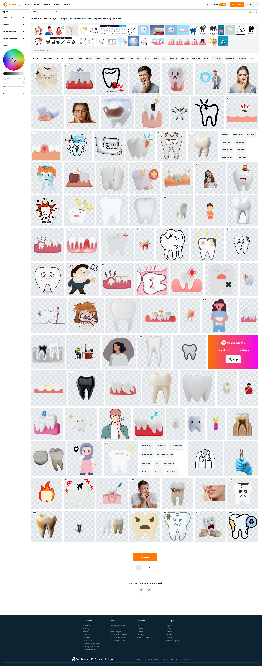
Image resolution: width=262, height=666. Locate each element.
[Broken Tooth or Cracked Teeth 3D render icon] (112, 178)
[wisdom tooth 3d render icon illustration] (149, 424)
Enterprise (86, 635)
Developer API (88, 641)
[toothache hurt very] (179, 112)
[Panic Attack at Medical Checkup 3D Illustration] (83, 352)
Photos (36, 5)
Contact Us (140, 629)
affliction (184, 58)
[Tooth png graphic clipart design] (171, 146)
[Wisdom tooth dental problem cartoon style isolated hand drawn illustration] (152, 279)
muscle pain (237, 135)
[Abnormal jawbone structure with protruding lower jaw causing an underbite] (109, 146)
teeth (80, 58)
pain (138, 58)
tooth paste (230, 58)
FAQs (138, 626)
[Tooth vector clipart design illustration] (154, 352)
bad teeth (240, 150)
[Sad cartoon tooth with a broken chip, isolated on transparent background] (242, 244)
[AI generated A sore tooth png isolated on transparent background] (210, 526)
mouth (107, 58)
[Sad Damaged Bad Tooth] (177, 526)
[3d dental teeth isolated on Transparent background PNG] (86, 388)
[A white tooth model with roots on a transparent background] (175, 424)
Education (86, 638)
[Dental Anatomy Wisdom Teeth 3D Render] (123, 388)
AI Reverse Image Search (91, 644)
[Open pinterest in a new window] (102, 659)
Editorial (56, 5)
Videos (46, 5)
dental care (226, 142)
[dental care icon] (117, 279)
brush (147, 58)
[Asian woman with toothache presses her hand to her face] (210, 178)
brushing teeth (119, 58)
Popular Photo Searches (118, 638)
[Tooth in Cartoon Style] (117, 244)
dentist (88, 58)
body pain (250, 135)
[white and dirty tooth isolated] (112, 526)
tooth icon (242, 58)
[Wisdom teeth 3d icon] (79, 79)
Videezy (85, 632)
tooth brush (216, 58)
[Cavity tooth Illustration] (79, 493)
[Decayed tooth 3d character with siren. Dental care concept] (242, 178)
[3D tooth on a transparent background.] (203, 146)
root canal (158, 472)
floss (206, 58)
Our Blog (140, 635)
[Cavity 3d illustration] (140, 146)
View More (223, 41)
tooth (71, 58)
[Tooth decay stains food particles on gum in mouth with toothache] (207, 244)
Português (169, 632)
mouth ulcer (242, 157)
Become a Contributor (144, 638)
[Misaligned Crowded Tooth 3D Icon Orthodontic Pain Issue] (160, 315)
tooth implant (147, 454)
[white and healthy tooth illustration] (112, 210)
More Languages (172, 640)
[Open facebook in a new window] (92, 659)
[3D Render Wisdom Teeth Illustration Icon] (79, 178)
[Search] (250, 12)
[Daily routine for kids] (86, 315)
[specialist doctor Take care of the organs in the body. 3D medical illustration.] (47, 112)
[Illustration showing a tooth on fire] (46, 493)
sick (164, 58)
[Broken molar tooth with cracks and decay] (227, 388)
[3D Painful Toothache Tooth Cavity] (249, 279)
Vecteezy (86, 629)
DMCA (112, 629)
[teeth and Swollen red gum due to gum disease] (82, 244)
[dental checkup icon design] (242, 526)
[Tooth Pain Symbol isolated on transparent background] (207, 112)
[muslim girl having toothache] (84, 458)
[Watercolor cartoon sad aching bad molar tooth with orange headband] (46, 178)
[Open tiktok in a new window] (105, 659)
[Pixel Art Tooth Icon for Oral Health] (189, 352)
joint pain (225, 135)
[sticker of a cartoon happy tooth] (46, 210)
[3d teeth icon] (197, 388)
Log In (251, 4)
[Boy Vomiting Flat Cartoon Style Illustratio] (210, 210)
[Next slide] (255, 58)
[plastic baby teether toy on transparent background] (216, 424)
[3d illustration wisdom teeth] (47, 424)
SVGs (37, 58)
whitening (196, 58)
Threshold (7, 83)
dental (98, 58)
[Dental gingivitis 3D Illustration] (177, 178)
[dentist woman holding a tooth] (219, 315)
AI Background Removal (91, 647)
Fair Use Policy (184, 659)
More (66, 5)
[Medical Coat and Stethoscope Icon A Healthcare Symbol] (205, 458)
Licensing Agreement (117, 626)
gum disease (160, 446)
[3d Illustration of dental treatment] (144, 178)
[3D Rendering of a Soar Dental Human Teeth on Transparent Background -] (177, 79)
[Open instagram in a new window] (95, 659)
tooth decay (146, 446)
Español (169, 629)
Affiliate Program (116, 632)
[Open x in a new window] (109, 659)
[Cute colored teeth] (144, 210)
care (131, 58)
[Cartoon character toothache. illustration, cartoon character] (186, 279)
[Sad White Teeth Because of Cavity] (242, 493)
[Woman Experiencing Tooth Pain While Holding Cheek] (242, 79)
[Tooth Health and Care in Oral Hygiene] (160, 388)
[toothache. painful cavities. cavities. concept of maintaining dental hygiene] (242, 112)
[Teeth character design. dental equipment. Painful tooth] (49, 388)
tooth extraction (176, 446)
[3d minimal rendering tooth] (81, 424)
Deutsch (169, 635)
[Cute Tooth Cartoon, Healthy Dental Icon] (172, 244)
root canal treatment (165, 454)
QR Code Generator (89, 650)
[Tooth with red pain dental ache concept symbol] (144, 244)
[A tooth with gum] (47, 244)
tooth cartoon (240, 142)
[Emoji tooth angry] (144, 526)
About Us (140, 632)
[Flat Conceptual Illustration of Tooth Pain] (210, 79)
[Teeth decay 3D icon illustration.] (117, 112)
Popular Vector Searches (118, 635)
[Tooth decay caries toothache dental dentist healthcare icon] (46, 79)
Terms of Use (164, 659)
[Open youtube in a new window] (112, 659)
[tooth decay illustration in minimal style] (221, 279)
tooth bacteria (172, 472)
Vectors (26, 5)
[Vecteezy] (11, 4)
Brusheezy (86, 626)
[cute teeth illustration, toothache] (121, 458)
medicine (173, 58)
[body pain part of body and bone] (112, 79)
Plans (216, 4)
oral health (146, 463)
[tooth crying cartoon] (47, 279)
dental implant (227, 150)
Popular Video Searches (118, 641)
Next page (145, 557)
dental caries (169, 463)
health (156, 58)
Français (169, 638)
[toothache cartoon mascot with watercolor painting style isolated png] (79, 210)
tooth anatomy (227, 157)
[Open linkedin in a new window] (99, 659)
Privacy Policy (174, 659)
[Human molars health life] (48, 458)
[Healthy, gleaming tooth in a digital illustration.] (242, 210)
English (168, 626)
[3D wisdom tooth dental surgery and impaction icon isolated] (248, 315)
